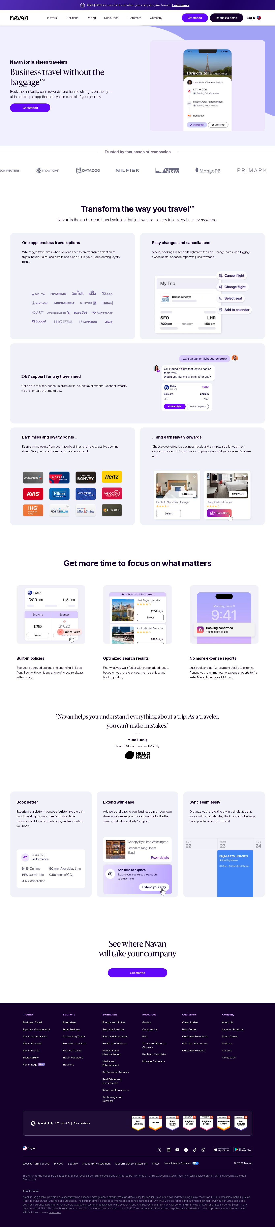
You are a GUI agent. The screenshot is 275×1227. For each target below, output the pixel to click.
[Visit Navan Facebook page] (186, 1149)
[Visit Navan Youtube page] (177, 1149)
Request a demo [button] (226, 17)
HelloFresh (29, 1200)
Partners (227, 1043)
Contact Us (229, 1057)
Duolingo (54, 1200)
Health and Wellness (114, 1043)
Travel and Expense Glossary (154, 1045)
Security (73, 1163)
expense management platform (98, 1196)
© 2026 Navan (243, 1163)
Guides (146, 1022)
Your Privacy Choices (177, 1163)
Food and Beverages (114, 1036)
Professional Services (115, 1072)
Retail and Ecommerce (116, 1090)
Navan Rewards (32, 1043)
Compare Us (149, 1029)
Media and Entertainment (110, 1063)
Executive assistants (75, 1043)
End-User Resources (194, 1043)
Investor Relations (232, 1029)
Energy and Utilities (113, 1022)
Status (156, 1163)
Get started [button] (195, 17)
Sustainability (30, 1057)
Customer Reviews (193, 1050)
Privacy (58, 1163)
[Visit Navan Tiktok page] (194, 1149)
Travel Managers (73, 1057)
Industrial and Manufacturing (111, 1052)
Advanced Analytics (35, 1036)
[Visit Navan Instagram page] (203, 1149)
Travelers (68, 1064)
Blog (145, 1036)
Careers (227, 1050)
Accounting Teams (74, 1036)
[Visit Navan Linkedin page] (168, 1149)
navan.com (55, 1212)
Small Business (72, 1029)
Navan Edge (33, 1064)
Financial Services (113, 1029)
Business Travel (32, 1022)
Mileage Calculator (153, 1061)
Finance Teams (72, 1050)
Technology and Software (112, 1098)
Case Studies (190, 1022)
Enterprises (69, 1022)
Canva (247, 1196)
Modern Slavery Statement (131, 1163)
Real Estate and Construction (111, 1081)
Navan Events (31, 1050)
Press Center (230, 1036)
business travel (67, 1196)
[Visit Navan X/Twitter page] (160, 1150)
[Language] (259, 17)
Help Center (189, 1029)
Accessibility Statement (97, 1163)
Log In (251, 17)
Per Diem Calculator (154, 1054)
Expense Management (36, 1029)
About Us (227, 1022)
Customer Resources (195, 1036)
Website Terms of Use (36, 1163)
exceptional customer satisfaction (93, 1204)
